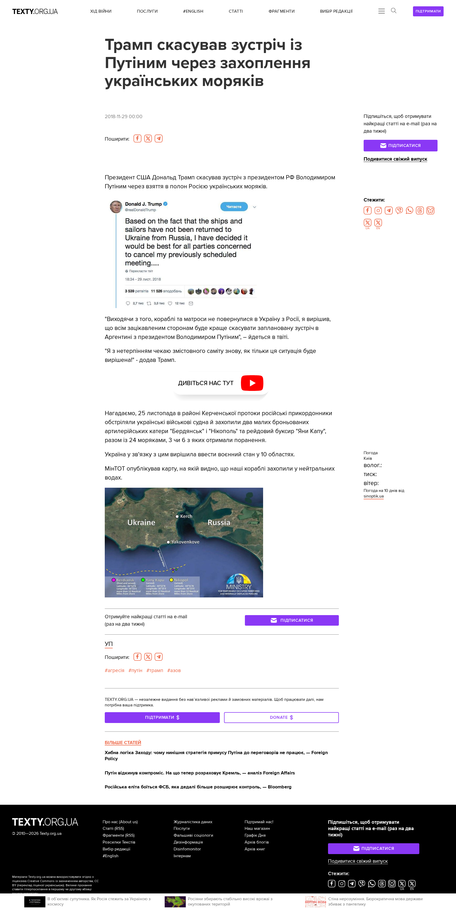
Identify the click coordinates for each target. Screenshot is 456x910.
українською (54, 885)
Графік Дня (255, 835)
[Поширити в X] (148, 138)
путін (136, 670)
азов (175, 670)
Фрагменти (113, 835)
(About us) (128, 822)
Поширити (117, 139)
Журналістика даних (193, 822)
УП (109, 644)
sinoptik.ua (374, 496)
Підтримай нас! (259, 822)
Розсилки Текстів (119, 842)
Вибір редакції (116, 849)
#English (110, 856)
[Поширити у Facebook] (137, 138)
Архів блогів (257, 842)
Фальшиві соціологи (193, 835)
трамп (156, 670)
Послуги (182, 828)
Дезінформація (188, 842)
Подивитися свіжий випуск (395, 159)
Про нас (110, 822)
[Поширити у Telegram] (159, 138)
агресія (116, 670)
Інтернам (182, 856)
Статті (108, 828)
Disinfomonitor (187, 849)
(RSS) (119, 828)
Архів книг (255, 849)
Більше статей (123, 742)
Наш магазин (257, 828)
